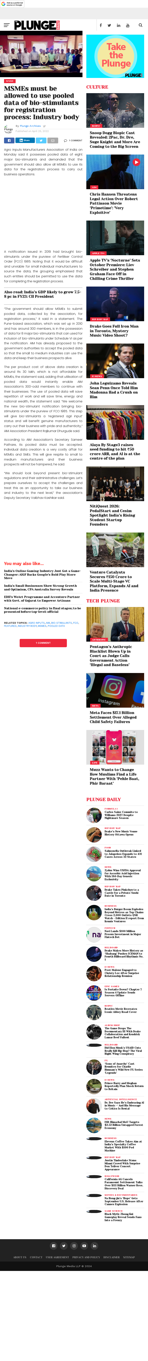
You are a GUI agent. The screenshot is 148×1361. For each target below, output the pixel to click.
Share (27, 140)
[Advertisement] (43, 213)
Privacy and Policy (86, 1257)
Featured (10, 625)
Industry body (27, 625)
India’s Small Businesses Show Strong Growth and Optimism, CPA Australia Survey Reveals (40, 587)
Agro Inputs (36, 622)
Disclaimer (111, 1257)
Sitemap (129, 1257)
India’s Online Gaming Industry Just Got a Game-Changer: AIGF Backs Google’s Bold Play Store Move (42, 574)
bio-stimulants (61, 622)
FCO (75, 622)
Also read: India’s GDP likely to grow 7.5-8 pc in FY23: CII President (42, 294)
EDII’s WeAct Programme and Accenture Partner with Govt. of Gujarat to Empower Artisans (42, 598)
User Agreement (57, 1257)
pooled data (56, 625)
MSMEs (42, 625)
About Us (19, 1257)
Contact (36, 1257)
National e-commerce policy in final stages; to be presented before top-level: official (42, 610)
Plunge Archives (30, 125)
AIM (48, 622)
